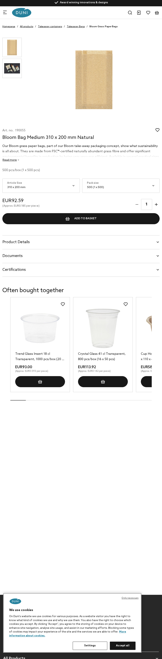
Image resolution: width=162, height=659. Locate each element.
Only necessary (130, 598)
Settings (90, 645)
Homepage (8, 26)
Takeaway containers (50, 26)
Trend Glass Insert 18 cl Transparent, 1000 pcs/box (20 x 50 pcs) (39, 357)
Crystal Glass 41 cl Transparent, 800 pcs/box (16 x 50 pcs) (102, 356)
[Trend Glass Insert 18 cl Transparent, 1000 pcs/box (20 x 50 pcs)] (40, 328)
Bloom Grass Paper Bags (103, 26)
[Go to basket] (157, 13)
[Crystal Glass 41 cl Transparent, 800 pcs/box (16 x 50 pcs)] (103, 328)
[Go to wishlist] (148, 13)
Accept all (122, 645)
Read (10, 160)
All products (26, 26)
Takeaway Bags (76, 26)
